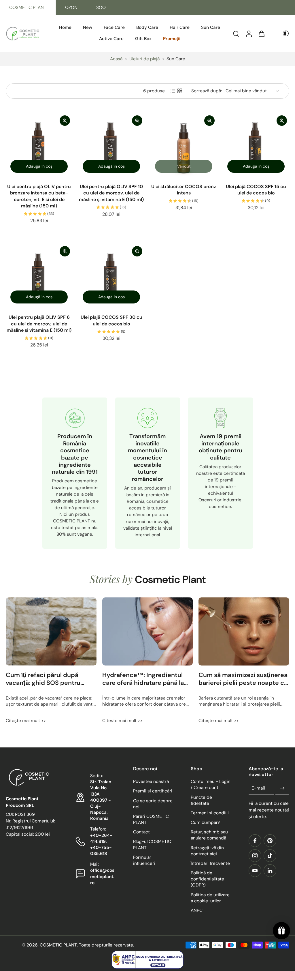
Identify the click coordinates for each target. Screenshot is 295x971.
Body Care (147, 27)
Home (65, 27)
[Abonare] (282, 788)
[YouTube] (255, 870)
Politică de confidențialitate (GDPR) (207, 879)
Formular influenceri (144, 860)
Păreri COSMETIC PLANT (151, 819)
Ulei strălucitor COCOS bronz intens (183, 189)
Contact (141, 832)
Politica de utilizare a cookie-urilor (210, 897)
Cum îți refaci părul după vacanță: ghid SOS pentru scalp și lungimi (43, 679)
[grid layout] (179, 91)
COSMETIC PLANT (27, 7)
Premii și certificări (152, 791)
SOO (101, 7)
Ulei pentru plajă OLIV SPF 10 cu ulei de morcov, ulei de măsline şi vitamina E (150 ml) (111, 193)
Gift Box (143, 39)
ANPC (197, 910)
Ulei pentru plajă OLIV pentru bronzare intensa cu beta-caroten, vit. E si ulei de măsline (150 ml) (39, 196)
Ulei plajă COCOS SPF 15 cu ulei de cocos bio (256, 189)
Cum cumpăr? (205, 822)
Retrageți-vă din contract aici (207, 850)
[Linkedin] (270, 870)
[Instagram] (255, 855)
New (87, 27)
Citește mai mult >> (26, 720)
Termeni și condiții (210, 813)
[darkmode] (281, 33)
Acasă (116, 59)
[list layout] (172, 91)
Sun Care (210, 27)
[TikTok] (270, 855)
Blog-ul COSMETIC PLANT (152, 844)
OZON (71, 7)
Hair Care (180, 27)
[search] (236, 33)
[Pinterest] (270, 840)
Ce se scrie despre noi (153, 803)
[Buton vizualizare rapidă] (65, 120)
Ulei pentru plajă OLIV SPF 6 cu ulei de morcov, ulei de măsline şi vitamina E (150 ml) (39, 323)
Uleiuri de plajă (144, 59)
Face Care (114, 27)
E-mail (258, 788)
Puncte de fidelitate (201, 800)
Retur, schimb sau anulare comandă (209, 835)
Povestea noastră (151, 781)
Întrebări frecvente (210, 863)
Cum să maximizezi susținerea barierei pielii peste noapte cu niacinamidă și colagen (243, 679)
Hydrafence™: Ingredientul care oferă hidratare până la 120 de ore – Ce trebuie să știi (146, 679)
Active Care (111, 39)
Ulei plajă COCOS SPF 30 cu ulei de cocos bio (111, 320)
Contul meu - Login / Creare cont (210, 784)
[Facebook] (255, 840)
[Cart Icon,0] (261, 33)
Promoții (171, 39)
